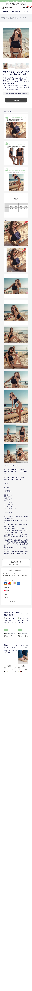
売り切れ (16, 100)
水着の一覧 (13, 17)
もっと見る (26, 613)
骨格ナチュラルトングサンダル (13, 479)
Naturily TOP (4, 17)
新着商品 (5, 11)
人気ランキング (27, 11)
